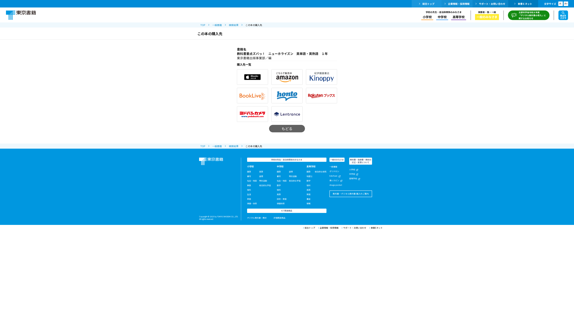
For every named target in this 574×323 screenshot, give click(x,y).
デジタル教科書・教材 (257, 217)
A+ (565, 3)
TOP (202, 25)
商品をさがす (563, 16)
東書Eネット (377, 227)
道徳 (261, 176)
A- (560, 3)
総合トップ (428, 3)
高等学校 (353, 178)
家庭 (249, 199)
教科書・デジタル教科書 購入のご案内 (351, 193)
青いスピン (334, 180)
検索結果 (233, 25)
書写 (249, 176)
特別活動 (263, 180)
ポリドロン (334, 171)
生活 (249, 194)
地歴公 (309, 176)
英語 (261, 171)
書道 (308, 199)
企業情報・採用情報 (459, 3)
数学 (279, 185)
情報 (308, 203)
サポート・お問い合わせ (492, 3)
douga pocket (335, 184)
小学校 (352, 169)
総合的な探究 (320, 171)
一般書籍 (217, 25)
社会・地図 (252, 180)
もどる (287, 128)
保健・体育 (252, 203)
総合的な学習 (265, 185)
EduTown (333, 175)
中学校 (352, 174)
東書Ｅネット (525, 3)
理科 (249, 189)
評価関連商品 (279, 217)
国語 (249, 171)
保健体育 (281, 203)
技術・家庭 (282, 199)
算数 (249, 185)
